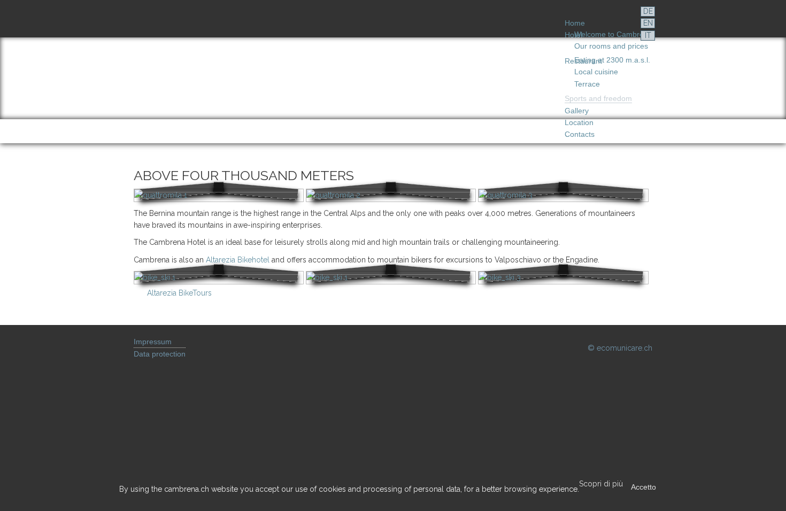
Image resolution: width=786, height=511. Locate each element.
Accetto (643, 487)
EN (648, 23)
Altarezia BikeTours (179, 293)
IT (648, 35)
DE (648, 11)
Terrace (587, 84)
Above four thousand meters (244, 175)
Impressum (153, 341)
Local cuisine (596, 71)
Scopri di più (601, 483)
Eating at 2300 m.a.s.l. (612, 60)
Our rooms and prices (611, 46)
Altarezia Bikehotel (237, 259)
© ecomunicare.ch (620, 348)
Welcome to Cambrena (613, 34)
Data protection (160, 354)
